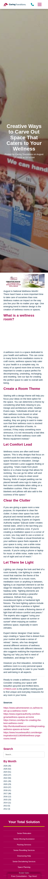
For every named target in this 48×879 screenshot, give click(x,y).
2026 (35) (7, 766)
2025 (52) (7, 769)
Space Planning (24, 867)
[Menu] (39, 4)
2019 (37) (7, 787)
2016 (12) (7, 796)
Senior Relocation (24, 833)
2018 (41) (7, 790)
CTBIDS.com (9, 689)
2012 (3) (6, 809)
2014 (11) (7, 803)
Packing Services (24, 845)
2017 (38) (7, 793)
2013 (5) (6, 806)
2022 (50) (7, 778)
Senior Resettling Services (24, 850)
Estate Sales (24, 873)
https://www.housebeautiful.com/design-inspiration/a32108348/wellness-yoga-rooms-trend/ (22, 735)
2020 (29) (7, 784)
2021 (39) (7, 781)
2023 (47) (7, 775)
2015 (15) (7, 800)
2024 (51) (7, 772)
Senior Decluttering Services (24, 861)
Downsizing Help (24, 856)
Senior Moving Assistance (24, 839)
